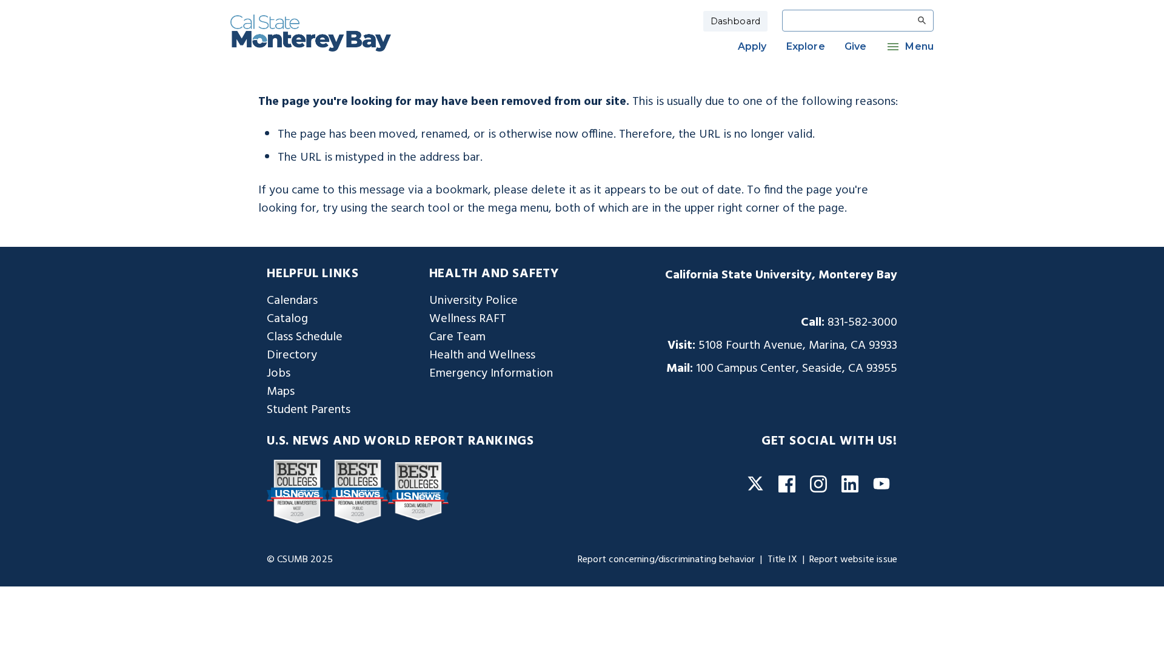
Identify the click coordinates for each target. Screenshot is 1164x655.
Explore (805, 46)
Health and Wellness (482, 355)
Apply (752, 46)
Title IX (782, 560)
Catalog (287, 319)
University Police (473, 301)
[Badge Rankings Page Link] (297, 491)
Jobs (278, 373)
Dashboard (735, 21)
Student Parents (308, 410)
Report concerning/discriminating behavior (666, 560)
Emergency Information (491, 373)
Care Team (457, 337)
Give (856, 46)
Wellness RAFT (467, 319)
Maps (281, 391)
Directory (292, 355)
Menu (919, 46)
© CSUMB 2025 (300, 560)
